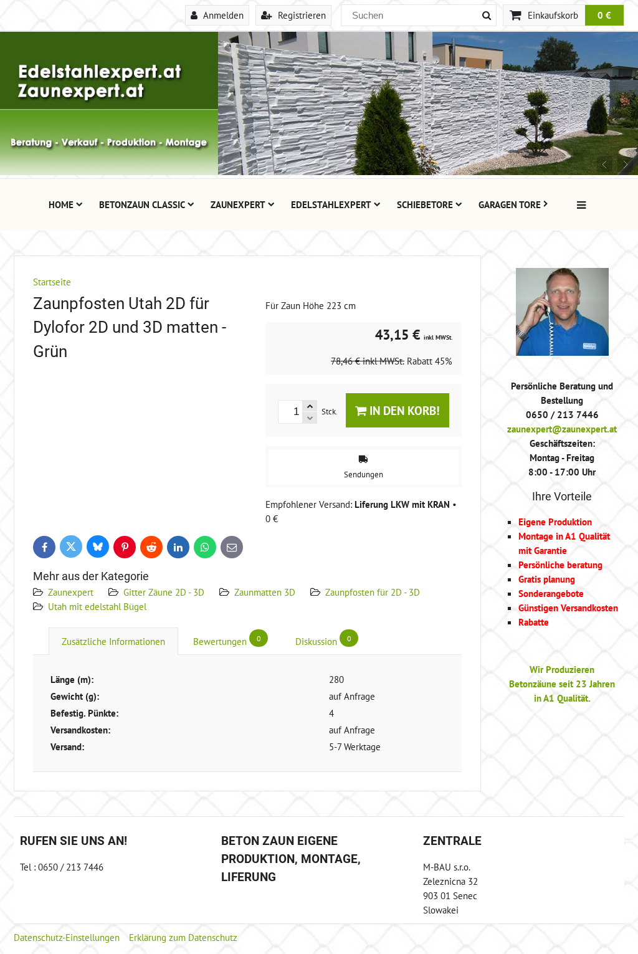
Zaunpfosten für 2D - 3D (372, 592)
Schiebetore (425, 204)
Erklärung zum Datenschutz (183, 937)
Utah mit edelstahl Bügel (97, 606)
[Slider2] (319, 171)
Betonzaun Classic (142, 204)
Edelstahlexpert (331, 204)
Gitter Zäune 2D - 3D (163, 592)
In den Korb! (403, 410)
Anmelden (222, 15)
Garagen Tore (509, 204)
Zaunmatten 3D (264, 592)
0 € (604, 15)
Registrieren (300, 15)
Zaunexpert (238, 204)
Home (61, 204)
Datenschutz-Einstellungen (67, 937)
